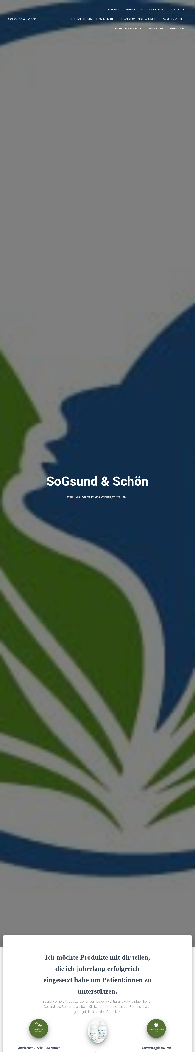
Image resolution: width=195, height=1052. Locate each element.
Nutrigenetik (133, 9)
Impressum (177, 28)
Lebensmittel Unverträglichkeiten (92, 19)
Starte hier (112, 9)
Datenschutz (156, 28)
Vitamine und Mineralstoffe (139, 19)
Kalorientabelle (173, 19)
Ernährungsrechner (128, 28)
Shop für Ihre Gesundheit (165, 9)
